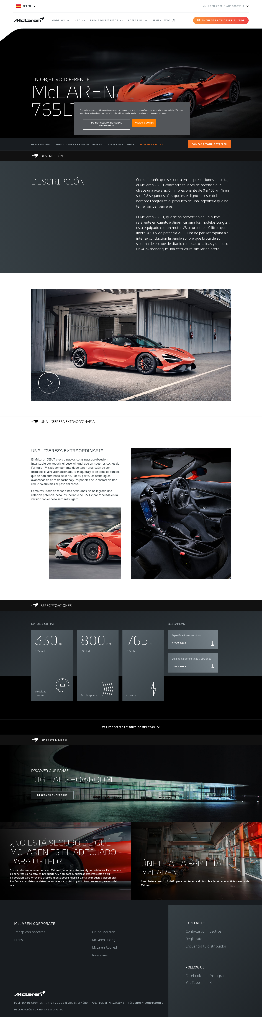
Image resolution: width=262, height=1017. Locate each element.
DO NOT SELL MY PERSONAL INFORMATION (106, 124)
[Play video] (49, 383)
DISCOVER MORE (151, 144)
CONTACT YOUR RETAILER (209, 144)
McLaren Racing (103, 940)
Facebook (193, 975)
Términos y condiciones (145, 1002)
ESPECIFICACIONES (121, 144)
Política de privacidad (107, 1002)
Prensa (19, 940)
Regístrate (194, 938)
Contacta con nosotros (203, 931)
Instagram (218, 975)
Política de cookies (28, 1002)
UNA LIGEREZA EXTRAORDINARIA (79, 144)
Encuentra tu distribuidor (206, 946)
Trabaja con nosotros (29, 932)
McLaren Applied (104, 947)
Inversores (100, 955)
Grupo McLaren (103, 932)
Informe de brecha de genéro (67, 1002)
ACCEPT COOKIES (144, 123)
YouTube (193, 982)
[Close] (185, 106)
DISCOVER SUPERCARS (52, 795)
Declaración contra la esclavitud (39, 1009)
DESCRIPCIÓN (40, 144)
